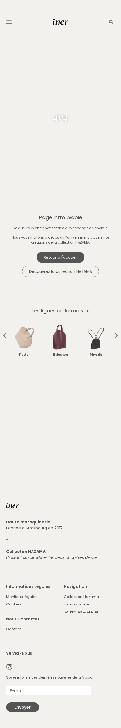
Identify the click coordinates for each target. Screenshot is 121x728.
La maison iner (77, 604)
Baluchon (60, 354)
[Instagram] (9, 667)
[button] (9, 22)
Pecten (24, 354)
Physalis (96, 354)
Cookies (13, 604)
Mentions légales (21, 596)
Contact (13, 629)
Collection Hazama (81, 596)
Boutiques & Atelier (81, 612)
